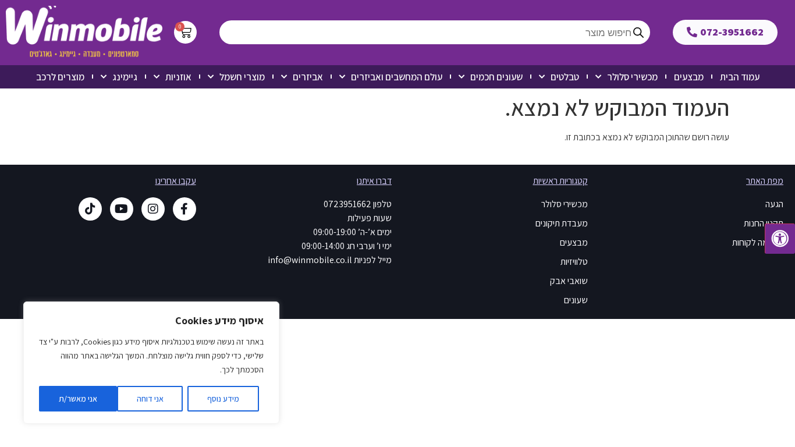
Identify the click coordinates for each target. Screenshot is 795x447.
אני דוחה (150, 398)
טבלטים (565, 77)
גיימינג (124, 77)
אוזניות (178, 77)
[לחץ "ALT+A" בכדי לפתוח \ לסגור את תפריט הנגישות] (780, 239)
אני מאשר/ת (78, 398)
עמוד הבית (739, 77)
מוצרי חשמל (242, 77)
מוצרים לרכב (60, 77)
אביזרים (308, 77)
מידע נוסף (223, 398)
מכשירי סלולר (632, 77)
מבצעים (689, 77)
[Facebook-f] (184, 209)
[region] (151, 362)
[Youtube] (121, 209)
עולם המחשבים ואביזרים (396, 77)
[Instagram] (153, 209)
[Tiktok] (90, 209)
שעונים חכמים (496, 77)
